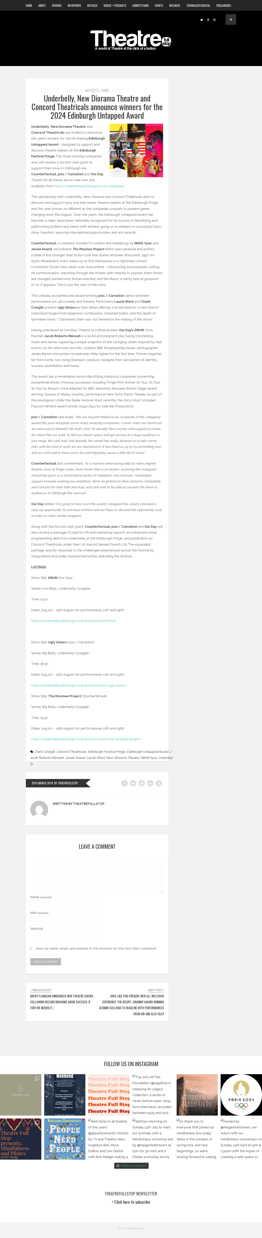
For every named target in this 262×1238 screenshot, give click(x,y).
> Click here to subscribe (131, 1202)
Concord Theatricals (71, 751)
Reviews (56, 5)
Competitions (140, 5)
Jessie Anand (75, 758)
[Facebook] (208, 19)
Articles (92, 5)
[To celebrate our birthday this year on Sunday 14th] (20, 1139)
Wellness (174, 5)
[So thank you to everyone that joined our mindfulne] (197, 1139)
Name (41, 897)
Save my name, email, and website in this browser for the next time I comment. (96, 948)
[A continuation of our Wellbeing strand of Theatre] (65, 1095)
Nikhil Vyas (149, 758)
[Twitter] (202, 19)
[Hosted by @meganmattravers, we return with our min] (241, 1139)
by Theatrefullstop (66, 783)
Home (29, 5)
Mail (39, 913)
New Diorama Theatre (122, 758)
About (42, 5)
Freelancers (223, 5)
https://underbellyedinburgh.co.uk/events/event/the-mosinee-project (85, 739)
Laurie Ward (95, 758)
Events (159, 5)
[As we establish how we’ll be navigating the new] (109, 1095)
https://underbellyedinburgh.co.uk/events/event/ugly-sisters (78, 685)
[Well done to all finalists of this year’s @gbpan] (109, 1139)
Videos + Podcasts (115, 5)
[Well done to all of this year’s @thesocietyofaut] (65, 1139)
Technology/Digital (198, 5)
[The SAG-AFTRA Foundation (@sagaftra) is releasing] (153, 1095)
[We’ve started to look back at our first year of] (197, 1095)
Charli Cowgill (44, 751)
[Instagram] (214, 19)
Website (36, 929)
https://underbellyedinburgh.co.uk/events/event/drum (73, 621)
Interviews (74, 5)
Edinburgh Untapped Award (147, 751)
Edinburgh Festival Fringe (106, 751)
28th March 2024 (42, 783)
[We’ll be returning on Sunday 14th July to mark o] (153, 1139)
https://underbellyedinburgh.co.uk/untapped (88, 186)
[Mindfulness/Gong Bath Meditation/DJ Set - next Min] (20, 1095)
